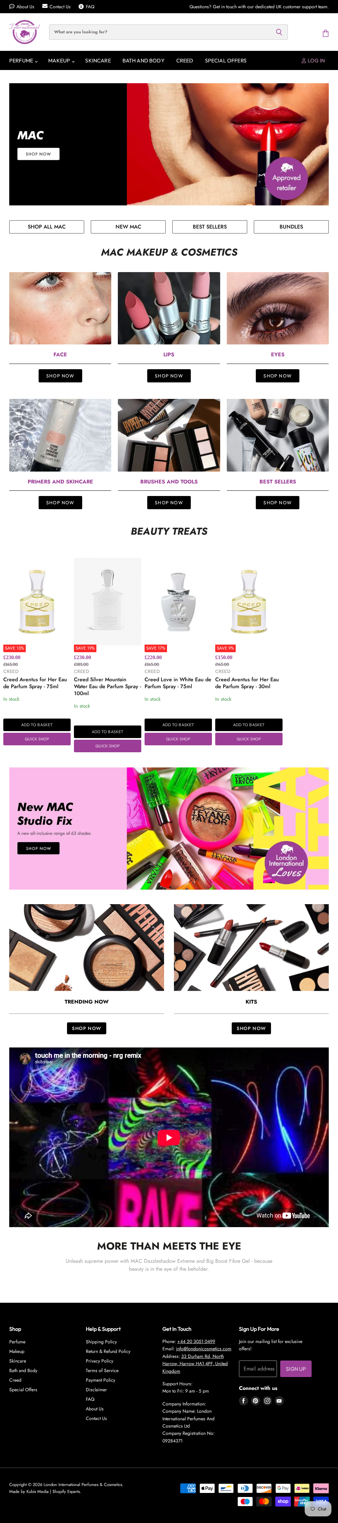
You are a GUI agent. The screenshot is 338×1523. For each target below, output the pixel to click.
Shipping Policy (101, 1341)
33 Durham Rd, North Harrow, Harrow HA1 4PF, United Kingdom (195, 1363)
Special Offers (226, 60)
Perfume (21, 60)
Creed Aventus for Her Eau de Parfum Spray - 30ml (247, 683)
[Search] (279, 32)
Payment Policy (100, 1380)
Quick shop (37, 738)
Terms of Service (102, 1370)
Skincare (98, 60)
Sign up (296, 1368)
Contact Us (60, 6)
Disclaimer (96, 1389)
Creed (184, 60)
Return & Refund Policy (108, 1351)
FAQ (90, 6)
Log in (316, 60)
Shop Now (60, 376)
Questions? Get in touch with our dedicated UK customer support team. (259, 6)
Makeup (59, 60)
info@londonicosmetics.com (203, 1348)
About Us (25, 6)
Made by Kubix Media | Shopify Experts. (45, 1491)
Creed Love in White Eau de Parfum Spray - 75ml (178, 683)
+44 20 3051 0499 (196, 1341)
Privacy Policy (99, 1361)
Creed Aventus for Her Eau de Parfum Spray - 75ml (35, 683)
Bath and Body (143, 60)
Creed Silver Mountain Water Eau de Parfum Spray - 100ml (107, 686)
